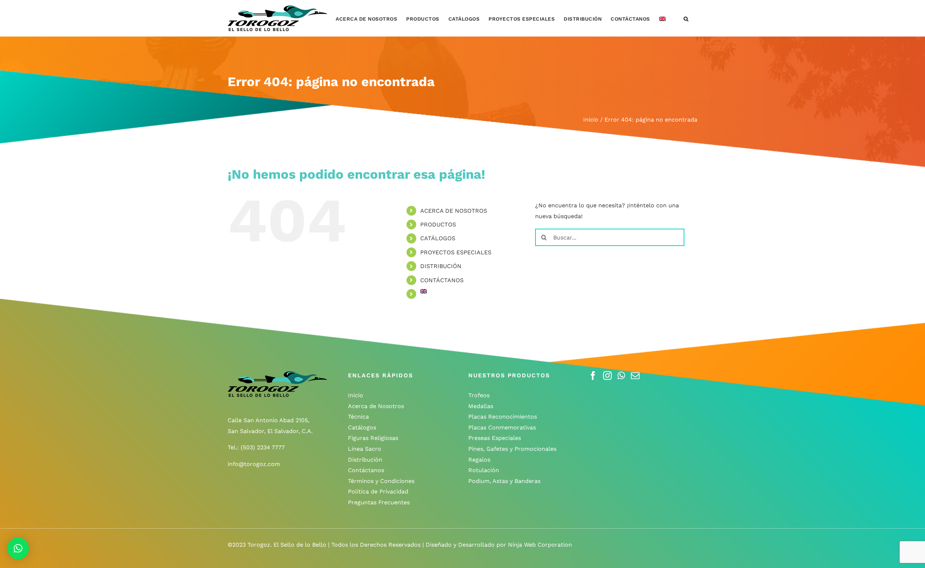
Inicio (355, 395)
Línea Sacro (364, 448)
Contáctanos (366, 470)
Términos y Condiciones (381, 481)
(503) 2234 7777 (263, 447)
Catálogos (362, 427)
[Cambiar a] (662, 18)
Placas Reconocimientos (502, 416)
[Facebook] (593, 375)
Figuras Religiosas (373, 438)
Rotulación (483, 470)
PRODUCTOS (438, 224)
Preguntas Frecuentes (379, 502)
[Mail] (635, 375)
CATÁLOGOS (437, 238)
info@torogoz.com (254, 464)
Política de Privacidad (378, 491)
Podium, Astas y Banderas (504, 481)
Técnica (358, 416)
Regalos (479, 459)
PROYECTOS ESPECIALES (455, 252)
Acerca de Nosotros (376, 406)
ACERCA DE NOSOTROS (453, 210)
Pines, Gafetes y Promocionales (512, 448)
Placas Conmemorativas (502, 427)
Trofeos (479, 395)
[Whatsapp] (621, 375)
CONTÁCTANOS (442, 280)
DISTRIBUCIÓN (440, 266)
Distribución (365, 459)
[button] (686, 18)
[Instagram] (607, 375)
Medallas (480, 406)
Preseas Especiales (494, 438)
